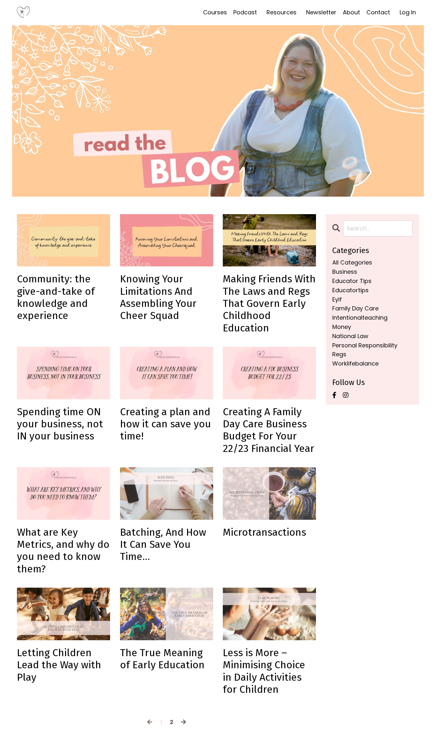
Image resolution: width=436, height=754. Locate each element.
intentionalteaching (359, 318)
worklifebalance (355, 363)
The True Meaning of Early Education (162, 659)
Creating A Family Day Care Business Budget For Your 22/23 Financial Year (268, 430)
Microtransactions (264, 532)
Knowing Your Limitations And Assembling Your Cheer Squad (158, 297)
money (341, 327)
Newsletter (321, 12)
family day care (355, 308)
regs (339, 354)
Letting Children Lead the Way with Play (59, 665)
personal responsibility (364, 345)
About (351, 12)
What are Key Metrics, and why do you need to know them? (63, 550)
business (344, 272)
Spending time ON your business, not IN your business (60, 424)
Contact (378, 12)
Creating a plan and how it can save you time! (165, 424)
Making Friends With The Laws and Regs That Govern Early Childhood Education (269, 303)
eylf (337, 299)
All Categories (352, 262)
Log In (408, 12)
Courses (215, 12)
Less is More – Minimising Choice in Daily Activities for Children (264, 671)
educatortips (350, 290)
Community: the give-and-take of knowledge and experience (56, 297)
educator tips (352, 281)
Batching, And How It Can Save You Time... (163, 544)
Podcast (245, 12)
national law (350, 336)
